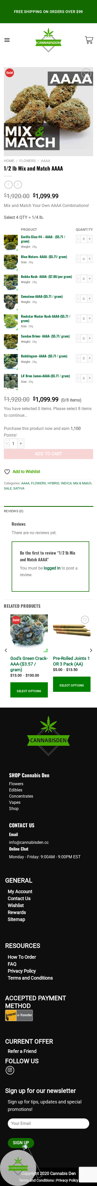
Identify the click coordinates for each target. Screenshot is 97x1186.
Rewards (17, 912)
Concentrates (21, 796)
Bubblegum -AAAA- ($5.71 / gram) (44, 356)
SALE (8, 488)
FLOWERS (27, 161)
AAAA (45, 161)
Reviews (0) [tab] (14, 511)
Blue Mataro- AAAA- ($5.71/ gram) (44, 256)
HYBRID (53, 483)
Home (9, 161)
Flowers (16, 783)
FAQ (12, 964)
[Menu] (7, 40)
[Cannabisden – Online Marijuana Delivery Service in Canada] (11, 243)
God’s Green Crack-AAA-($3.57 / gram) (29, 664)
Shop (14, 808)
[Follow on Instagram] (10, 1070)
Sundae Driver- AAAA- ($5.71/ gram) (45, 336)
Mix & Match (82, 483)
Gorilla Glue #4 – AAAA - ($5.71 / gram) (43, 239)
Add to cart (48, 454)
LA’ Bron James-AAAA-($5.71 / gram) (45, 375)
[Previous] (6, 660)
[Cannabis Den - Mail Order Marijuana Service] (48, 40)
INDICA (66, 483)
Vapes (14, 802)
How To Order (22, 957)
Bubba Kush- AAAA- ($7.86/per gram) (46, 276)
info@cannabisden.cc (29, 842)
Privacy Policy (22, 971)
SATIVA (18, 488)
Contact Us (19, 898)
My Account (20, 891)
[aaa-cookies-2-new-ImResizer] (11, 302)
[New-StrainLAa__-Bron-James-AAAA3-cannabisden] (11, 382)
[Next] (90, 660)
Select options (29, 691)
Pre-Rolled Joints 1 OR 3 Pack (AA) (71, 661)
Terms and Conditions (30, 978)
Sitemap (16, 919)
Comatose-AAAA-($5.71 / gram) (42, 296)
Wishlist (16, 905)
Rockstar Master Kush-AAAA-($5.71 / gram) (45, 318)
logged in (52, 568)
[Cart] (89, 40)
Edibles (15, 790)
